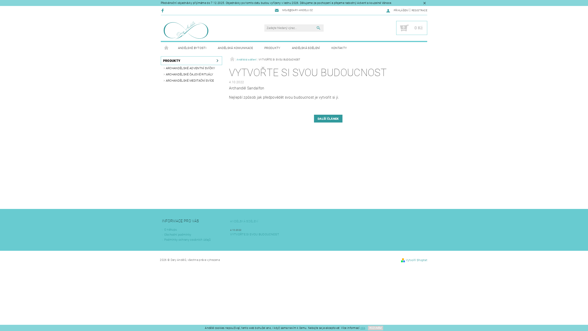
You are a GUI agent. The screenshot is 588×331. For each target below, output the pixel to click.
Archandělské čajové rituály (189, 74)
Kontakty (339, 48)
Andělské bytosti (192, 48)
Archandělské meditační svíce (190, 80)
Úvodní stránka (166, 48)
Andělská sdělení (306, 48)
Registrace (419, 10)
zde (362, 328)
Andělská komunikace (235, 48)
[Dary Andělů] (186, 30)
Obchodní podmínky (177, 234)
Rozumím (375, 328)
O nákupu (170, 229)
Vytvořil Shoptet (416, 260)
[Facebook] (163, 10)
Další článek (328, 118)
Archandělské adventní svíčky (190, 68)
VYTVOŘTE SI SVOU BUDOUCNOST (254, 234)
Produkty (272, 48)
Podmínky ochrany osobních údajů (187, 239)
